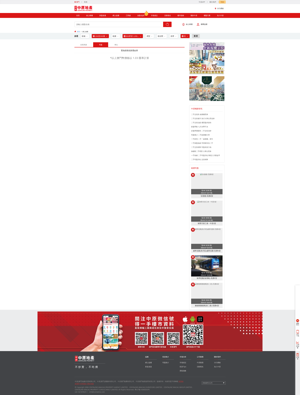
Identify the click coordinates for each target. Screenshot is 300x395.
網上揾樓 (116, 15)
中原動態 (200, 362)
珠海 (85, 2)
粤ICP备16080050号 (142, 389)
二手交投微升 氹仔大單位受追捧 (203, 118)
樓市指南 (180, 15)
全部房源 (83, 45)
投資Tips (183, 366)
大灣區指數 (297, 346)
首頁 (78, 15)
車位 (116, 45)
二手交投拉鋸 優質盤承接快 (201, 122)
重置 (196, 36)
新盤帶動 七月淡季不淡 (199, 127)
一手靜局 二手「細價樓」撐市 (202, 139)
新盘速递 (148, 366)
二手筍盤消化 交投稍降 (199, 159)
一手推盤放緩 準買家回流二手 (202, 143)
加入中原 (220, 15)
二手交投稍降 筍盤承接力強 (201, 147)
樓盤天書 (207, 15)
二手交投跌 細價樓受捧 (199, 114)
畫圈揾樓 (204, 24)
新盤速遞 (102, 15)
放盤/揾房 (140, 15)
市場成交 (154, 15)
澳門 (77, 2)
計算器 (297, 358)
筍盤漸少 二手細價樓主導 (200, 135)
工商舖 (128, 15)
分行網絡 (220, 8)
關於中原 (194, 15)
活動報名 (167, 15)
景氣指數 (183, 371)
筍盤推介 (165, 362)
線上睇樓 (89, 15)
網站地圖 (90, 384)
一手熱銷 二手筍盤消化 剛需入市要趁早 (205, 155)
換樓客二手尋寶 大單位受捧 (201, 151)
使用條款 (83, 384)
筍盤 (100, 45)
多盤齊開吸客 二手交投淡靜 (201, 131)
